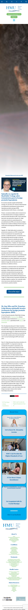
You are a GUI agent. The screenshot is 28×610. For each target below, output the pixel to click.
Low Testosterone (14, 551)
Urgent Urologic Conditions (14, 554)
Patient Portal (14, 586)
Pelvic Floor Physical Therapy (14, 561)
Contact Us (14, 588)
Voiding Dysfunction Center (14, 579)
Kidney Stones (14, 550)
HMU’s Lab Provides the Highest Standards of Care (19, 403)
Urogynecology (14, 563)
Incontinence (14, 549)
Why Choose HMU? (14, 538)
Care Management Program (14, 573)
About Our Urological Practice (14, 537)
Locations (14, 589)
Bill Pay (14, 587)
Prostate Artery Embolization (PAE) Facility (14, 578)
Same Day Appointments (14, 539)
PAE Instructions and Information (14, 585)
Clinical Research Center (14, 574)
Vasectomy (14, 566)
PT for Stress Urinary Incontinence (5, 404)
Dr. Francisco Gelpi (14, 317)
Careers (14, 541)
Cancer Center (14, 572)
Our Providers (14, 590)
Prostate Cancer (14, 553)
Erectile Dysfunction (14, 548)
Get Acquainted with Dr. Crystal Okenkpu (14, 502)
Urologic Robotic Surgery (14, 564)
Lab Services (14, 576)
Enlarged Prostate (14, 547)
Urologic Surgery (14, 565)
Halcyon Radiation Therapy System (14, 560)
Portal (13, 17)
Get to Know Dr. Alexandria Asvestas (14, 431)
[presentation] (14, 421)
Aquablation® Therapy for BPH (14, 559)
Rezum (21, 320)
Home (14, 536)
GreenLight (4, 322)
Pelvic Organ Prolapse (14, 552)
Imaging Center (14, 575)
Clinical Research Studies (14, 540)
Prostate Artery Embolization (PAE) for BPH (14, 562)
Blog (14, 591)
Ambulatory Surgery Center (14, 571)
